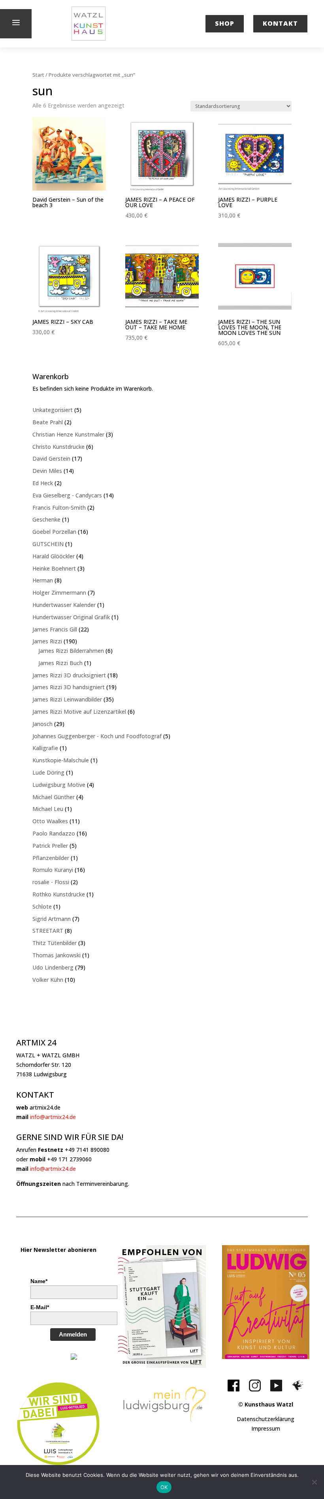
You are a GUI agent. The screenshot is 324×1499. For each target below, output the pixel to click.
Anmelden (73, 1334)
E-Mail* (39, 1307)
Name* (38, 1281)
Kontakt (280, 23)
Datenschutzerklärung (265, 1419)
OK (164, 1487)
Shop (224, 23)
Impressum (265, 1428)
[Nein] (314, 1482)
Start (38, 74)
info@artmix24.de (53, 1117)
